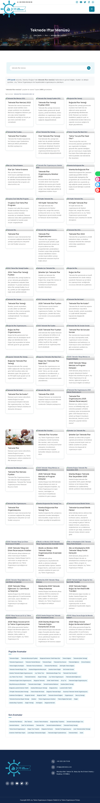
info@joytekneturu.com (64, 767)
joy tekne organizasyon (56, 677)
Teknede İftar (13, 234)
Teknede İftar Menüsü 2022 (19, 102)
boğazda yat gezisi (47, 729)
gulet (81, 732)
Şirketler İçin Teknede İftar (49, 272)
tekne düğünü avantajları (16, 665)
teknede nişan (47, 662)
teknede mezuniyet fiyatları (29, 658)
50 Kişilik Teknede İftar (78, 203)
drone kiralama (85, 662)
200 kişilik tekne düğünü (67, 665)
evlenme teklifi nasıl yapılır (17, 732)
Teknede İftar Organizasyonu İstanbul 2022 (48, 174)
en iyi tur (63, 680)
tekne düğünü (67, 658)
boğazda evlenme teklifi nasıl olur (50, 658)
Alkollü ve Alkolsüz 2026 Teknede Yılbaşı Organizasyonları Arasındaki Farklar (50, 552)
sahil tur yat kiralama (27, 725)
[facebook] (89, 2)
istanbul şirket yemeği (67, 684)
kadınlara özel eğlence (16, 695)
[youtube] (81, 2)
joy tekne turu (39, 673)
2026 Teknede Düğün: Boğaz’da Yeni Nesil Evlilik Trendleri (79, 588)
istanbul (34, 699)
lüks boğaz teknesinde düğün (37, 732)
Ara (46, 35)
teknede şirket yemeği (80, 658)
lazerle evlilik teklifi (66, 688)
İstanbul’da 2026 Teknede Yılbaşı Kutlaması (49, 587)
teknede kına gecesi (60, 662)
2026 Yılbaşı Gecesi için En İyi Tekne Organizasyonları (19, 623)
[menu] (92, 9)
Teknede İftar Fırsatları (17, 136)
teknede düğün (14, 658)
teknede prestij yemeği (70, 725)
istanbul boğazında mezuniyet (37, 669)
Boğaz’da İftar (74, 272)
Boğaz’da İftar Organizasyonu (14, 331)
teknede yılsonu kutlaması (34, 665)
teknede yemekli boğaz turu (17, 669)
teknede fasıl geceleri (70, 673)
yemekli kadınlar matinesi (51, 684)
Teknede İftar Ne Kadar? (79, 303)
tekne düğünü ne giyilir (65, 699)
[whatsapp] (93, 2)
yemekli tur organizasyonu (63, 729)
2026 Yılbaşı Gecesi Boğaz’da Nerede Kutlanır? (80, 623)
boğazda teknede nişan (54, 691)
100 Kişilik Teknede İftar (48, 203)
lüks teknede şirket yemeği (82, 729)
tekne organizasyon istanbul (47, 699)
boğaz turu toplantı (33, 729)
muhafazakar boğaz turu (53, 673)
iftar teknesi (28, 721)
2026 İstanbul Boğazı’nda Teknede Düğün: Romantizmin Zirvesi (48, 624)
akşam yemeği (42, 677)
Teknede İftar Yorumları (48, 434)
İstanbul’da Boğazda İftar (79, 169)
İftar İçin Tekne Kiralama (18, 169)
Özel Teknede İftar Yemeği (49, 136)
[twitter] (85, 2)
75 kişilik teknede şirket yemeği (18, 691)
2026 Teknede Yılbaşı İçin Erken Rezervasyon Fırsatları (19, 549)
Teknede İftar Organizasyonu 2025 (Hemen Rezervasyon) (78, 398)
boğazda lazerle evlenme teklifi (18, 688)
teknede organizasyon (16, 662)
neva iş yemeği (80, 695)
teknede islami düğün (34, 684)
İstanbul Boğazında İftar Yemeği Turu (48, 508)
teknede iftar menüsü (51, 665)
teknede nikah (73, 732)
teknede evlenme (30, 677)
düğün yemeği (29, 702)
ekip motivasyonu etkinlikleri (17, 684)
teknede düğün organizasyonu (78, 680)
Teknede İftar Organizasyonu (44, 235)
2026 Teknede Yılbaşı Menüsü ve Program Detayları (77, 365)
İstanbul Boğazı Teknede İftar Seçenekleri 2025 (79, 475)
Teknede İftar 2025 (46, 394)
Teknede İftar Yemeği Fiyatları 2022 (47, 103)
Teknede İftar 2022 (77, 234)
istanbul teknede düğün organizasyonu (20, 673)
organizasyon (69, 695)
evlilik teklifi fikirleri (53, 680)
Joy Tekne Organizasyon (38, 800)
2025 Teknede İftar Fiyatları (49, 330)
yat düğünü (39, 702)
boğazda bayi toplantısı (57, 721)
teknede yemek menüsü (33, 662)
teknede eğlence (74, 662)
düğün (76, 699)
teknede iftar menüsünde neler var (24, 94)
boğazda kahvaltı (50, 702)
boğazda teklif (41, 695)
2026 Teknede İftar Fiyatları (49, 303)
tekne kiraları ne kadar (37, 691)
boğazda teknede (39, 680)
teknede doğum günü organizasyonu (20, 680)
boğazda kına (53, 688)
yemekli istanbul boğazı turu (75, 721)
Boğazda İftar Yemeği (77, 102)
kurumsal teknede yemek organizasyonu (75, 691)
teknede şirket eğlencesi (73, 677)
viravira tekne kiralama (41, 721)
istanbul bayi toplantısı (16, 702)
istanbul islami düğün (55, 669)
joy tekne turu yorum (15, 677)
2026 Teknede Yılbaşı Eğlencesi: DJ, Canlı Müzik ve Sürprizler (18, 588)
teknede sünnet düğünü (55, 695)
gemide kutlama (14, 725)
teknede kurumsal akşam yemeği (19, 699)
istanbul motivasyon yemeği (39, 688)
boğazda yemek (30, 695)
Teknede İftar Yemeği (16, 303)
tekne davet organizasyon (17, 729)
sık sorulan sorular (68, 669)
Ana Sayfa (37, 35)
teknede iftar (40, 725)
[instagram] (77, 2)
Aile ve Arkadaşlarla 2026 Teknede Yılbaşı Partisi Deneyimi (79, 550)
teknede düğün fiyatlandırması (57, 732)
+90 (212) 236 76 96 (63, 761)
